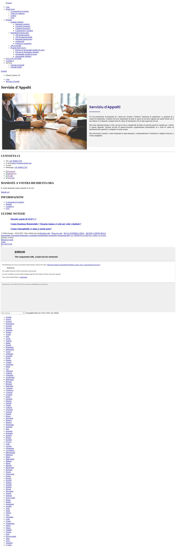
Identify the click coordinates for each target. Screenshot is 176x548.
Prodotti (9, 20)
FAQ (12, 18)
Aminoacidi (19, 41)
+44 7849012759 (15, 161)
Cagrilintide (32, 235)
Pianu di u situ (56, 233)
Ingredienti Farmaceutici (20, 33)
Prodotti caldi (45, 233)
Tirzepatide (15, 235)
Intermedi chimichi (22, 24)
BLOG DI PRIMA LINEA (74, 233)
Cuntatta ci (10, 61)
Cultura (13, 16)
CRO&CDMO (16, 67)
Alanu (3, 242)
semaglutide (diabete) (23, 56)
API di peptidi (16, 46)
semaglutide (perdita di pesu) (26, 54)
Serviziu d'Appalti (17, 65)
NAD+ (103, 235)
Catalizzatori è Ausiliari (24, 31)
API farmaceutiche (22, 35)
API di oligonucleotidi (23, 37)
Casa (7, 7)
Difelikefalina (43, 235)
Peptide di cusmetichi (23, 43)
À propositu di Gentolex (20, 11)
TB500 (76, 235)
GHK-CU (96, 235)
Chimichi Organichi (22, 26)
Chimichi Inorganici (22, 28)
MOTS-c (88, 235)
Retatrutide (24, 235)
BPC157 (70, 235)
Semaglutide (5, 235)
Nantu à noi (10, 9)
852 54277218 (6, 244)
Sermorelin (52, 235)
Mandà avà (5, 192)
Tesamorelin (61, 235)
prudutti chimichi (17, 22)
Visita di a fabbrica (18, 13)
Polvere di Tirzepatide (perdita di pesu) (30, 50)
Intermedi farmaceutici (23, 39)
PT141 (82, 235)
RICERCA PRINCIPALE (96, 233)
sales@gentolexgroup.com (21, 163)
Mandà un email (7, 240)
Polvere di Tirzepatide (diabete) (27, 52)
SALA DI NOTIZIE (13, 59)
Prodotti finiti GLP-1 (18, 48)
